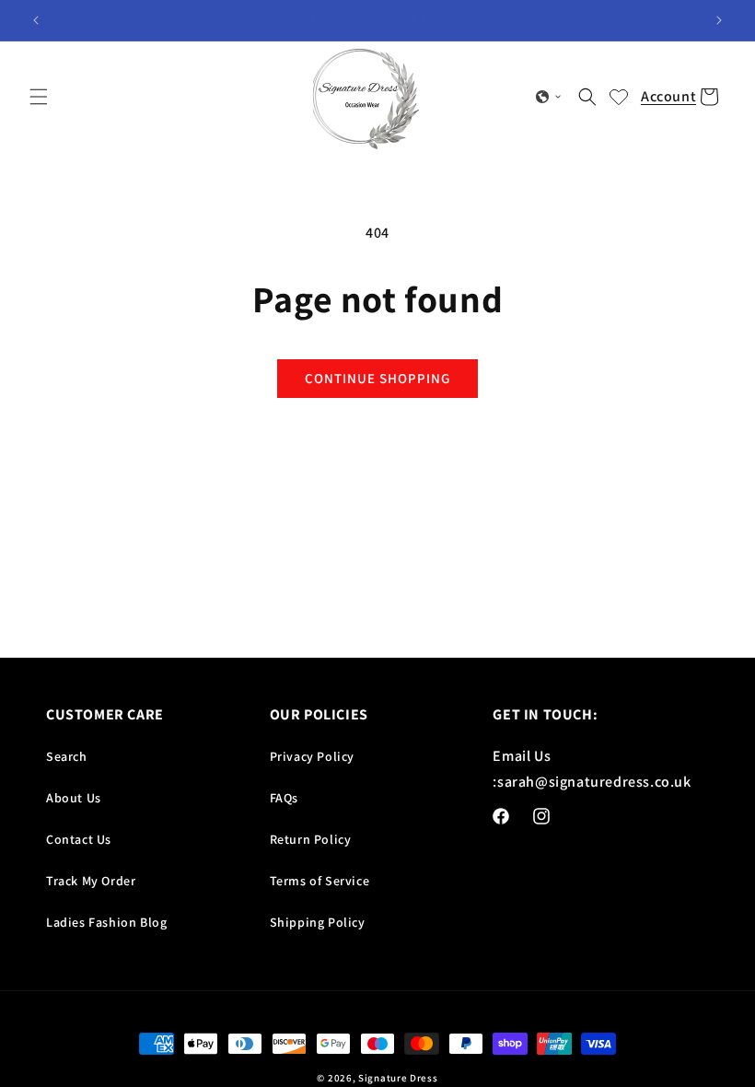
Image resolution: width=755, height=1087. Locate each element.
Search (66, 756)
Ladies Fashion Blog (106, 922)
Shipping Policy (318, 922)
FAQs (284, 797)
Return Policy (311, 839)
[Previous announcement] (36, 20)
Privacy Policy (312, 756)
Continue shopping (377, 378)
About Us (73, 797)
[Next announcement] (719, 20)
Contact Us (78, 839)
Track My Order (90, 880)
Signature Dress (398, 1077)
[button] (38, 96)
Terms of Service (320, 880)
